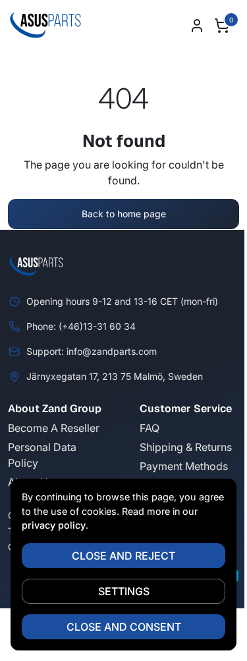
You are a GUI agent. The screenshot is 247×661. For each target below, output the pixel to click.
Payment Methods (184, 466)
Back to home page (124, 213)
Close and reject (123, 555)
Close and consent (124, 626)
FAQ (149, 428)
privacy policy (54, 525)
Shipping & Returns (186, 447)
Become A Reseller (53, 428)
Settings (124, 591)
